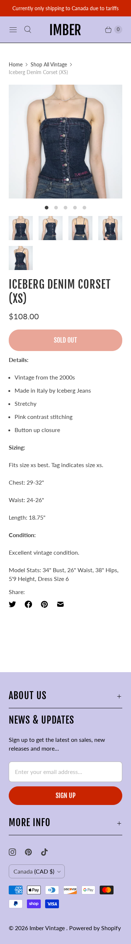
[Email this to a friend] (60, 604)
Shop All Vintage (49, 64)
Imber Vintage (47, 927)
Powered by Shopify (95, 927)
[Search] (27, 29)
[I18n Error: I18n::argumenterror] (21, 228)
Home (16, 64)
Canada (33, 871)
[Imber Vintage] (65, 29)
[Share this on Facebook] (28, 604)
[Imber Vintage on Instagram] (17, 852)
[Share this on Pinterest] (44, 604)
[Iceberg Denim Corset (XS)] (65, 142)
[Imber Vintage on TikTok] (49, 852)
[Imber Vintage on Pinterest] (33, 852)
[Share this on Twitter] (14, 604)
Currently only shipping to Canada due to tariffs (65, 8)
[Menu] (13, 29)
